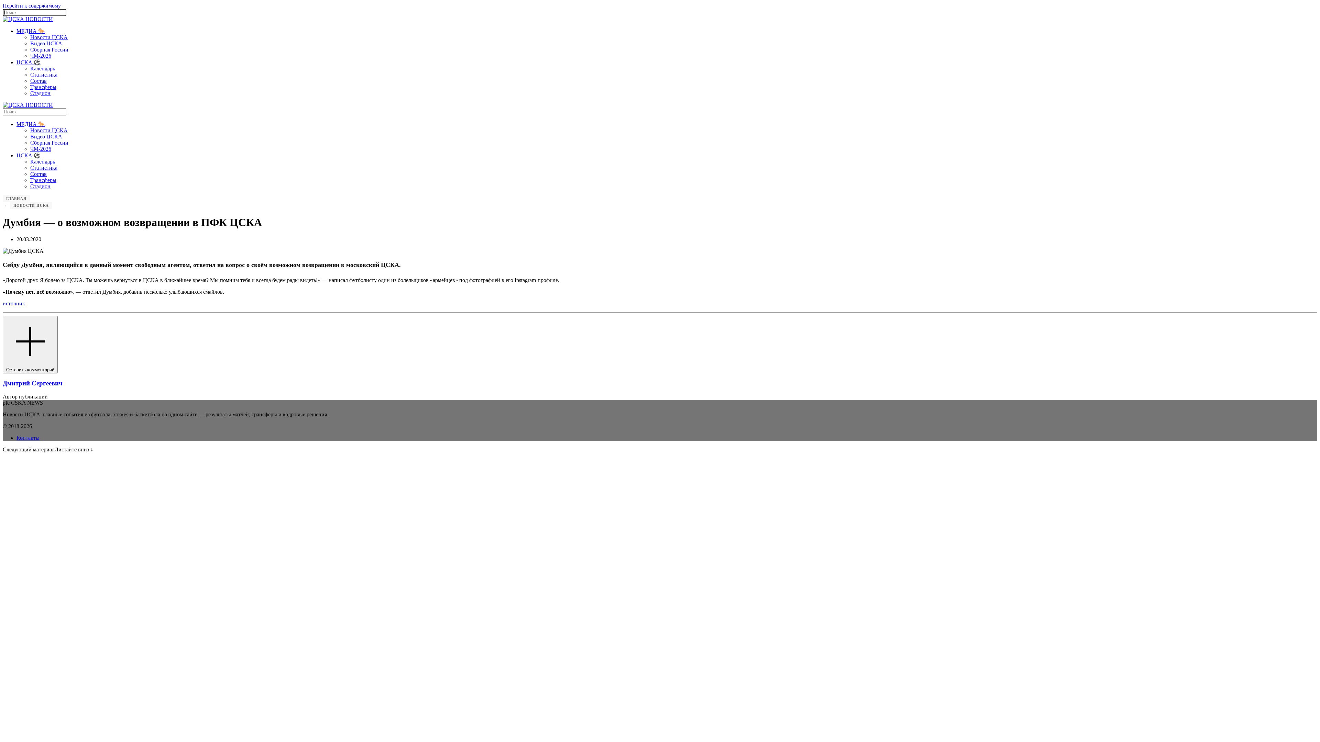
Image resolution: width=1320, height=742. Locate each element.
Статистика (43, 75)
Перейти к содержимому (32, 6)
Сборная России (49, 50)
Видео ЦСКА (46, 43)
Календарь (42, 68)
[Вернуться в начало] (28, 19)
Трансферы (43, 87)
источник (14, 303)
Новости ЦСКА (49, 37)
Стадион (40, 93)
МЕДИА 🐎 (30, 31)
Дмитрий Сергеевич (33, 383)
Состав (38, 81)
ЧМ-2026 (40, 56)
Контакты (28, 438)
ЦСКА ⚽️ (28, 62)
